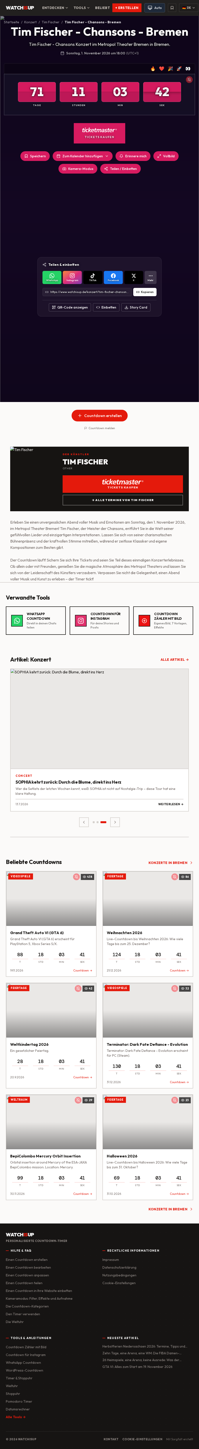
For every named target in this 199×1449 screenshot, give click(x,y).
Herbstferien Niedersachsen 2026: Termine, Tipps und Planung (143, 1346)
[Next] (115, 822)
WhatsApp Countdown (23, 1362)
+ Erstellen (127, 8)
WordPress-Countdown (24, 1370)
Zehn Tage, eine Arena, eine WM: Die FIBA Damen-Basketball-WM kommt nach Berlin (140, 1353)
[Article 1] (96, 822)
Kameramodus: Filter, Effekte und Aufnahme (39, 1298)
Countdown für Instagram (26, 1355)
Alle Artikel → (175, 659)
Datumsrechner (18, 1409)
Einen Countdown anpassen (27, 1275)
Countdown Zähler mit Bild (26, 1347)
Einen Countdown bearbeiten (28, 1267)
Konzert (30, 22)
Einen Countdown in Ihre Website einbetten (39, 1291)
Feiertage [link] (115, 876)
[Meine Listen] (172, 8)
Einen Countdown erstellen (27, 1259)
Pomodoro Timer (19, 1401)
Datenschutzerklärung (119, 1267)
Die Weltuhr (15, 1322)
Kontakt (111, 1439)
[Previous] (84, 822)
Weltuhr (12, 1386)
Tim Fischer (50, 22)
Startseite (11, 22)
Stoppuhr (13, 1393)
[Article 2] (101, 822)
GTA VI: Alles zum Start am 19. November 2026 (137, 1367)
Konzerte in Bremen (168, 863)
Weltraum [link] (19, 1099)
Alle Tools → (16, 1417)
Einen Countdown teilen (24, 1283)
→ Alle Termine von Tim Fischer (123, 500)
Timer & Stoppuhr (19, 1378)
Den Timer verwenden (23, 1314)
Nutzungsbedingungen (119, 1275)
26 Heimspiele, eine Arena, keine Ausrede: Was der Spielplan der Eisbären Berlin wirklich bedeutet (140, 1360)
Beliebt (102, 8)
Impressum (110, 1259)
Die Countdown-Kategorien (27, 1306)
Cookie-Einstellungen (119, 1283)
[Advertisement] (99, 215)
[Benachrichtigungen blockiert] (189, 79)
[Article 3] (105, 822)
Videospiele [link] (21, 876)
